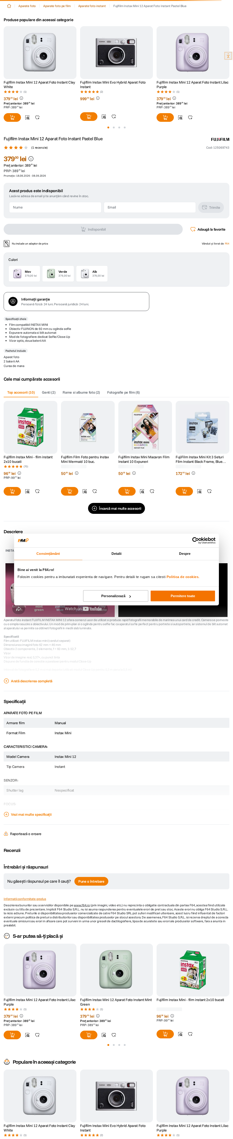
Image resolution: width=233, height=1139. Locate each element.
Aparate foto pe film (57, 44)
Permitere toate (183, 596)
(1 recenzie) (39, 216)
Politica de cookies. (183, 577)
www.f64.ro (82, 974)
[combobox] (116, 29)
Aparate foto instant (92, 44)
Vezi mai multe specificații (31, 883)
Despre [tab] (185, 553)
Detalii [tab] (116, 553)
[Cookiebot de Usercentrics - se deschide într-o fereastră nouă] (195, 540)
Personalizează (113, 596)
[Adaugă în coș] (12, 560)
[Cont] (21, 15)
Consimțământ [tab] (48, 553)
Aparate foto (27, 44)
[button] (8, 16)
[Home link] (9, 43)
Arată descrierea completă (31, 750)
